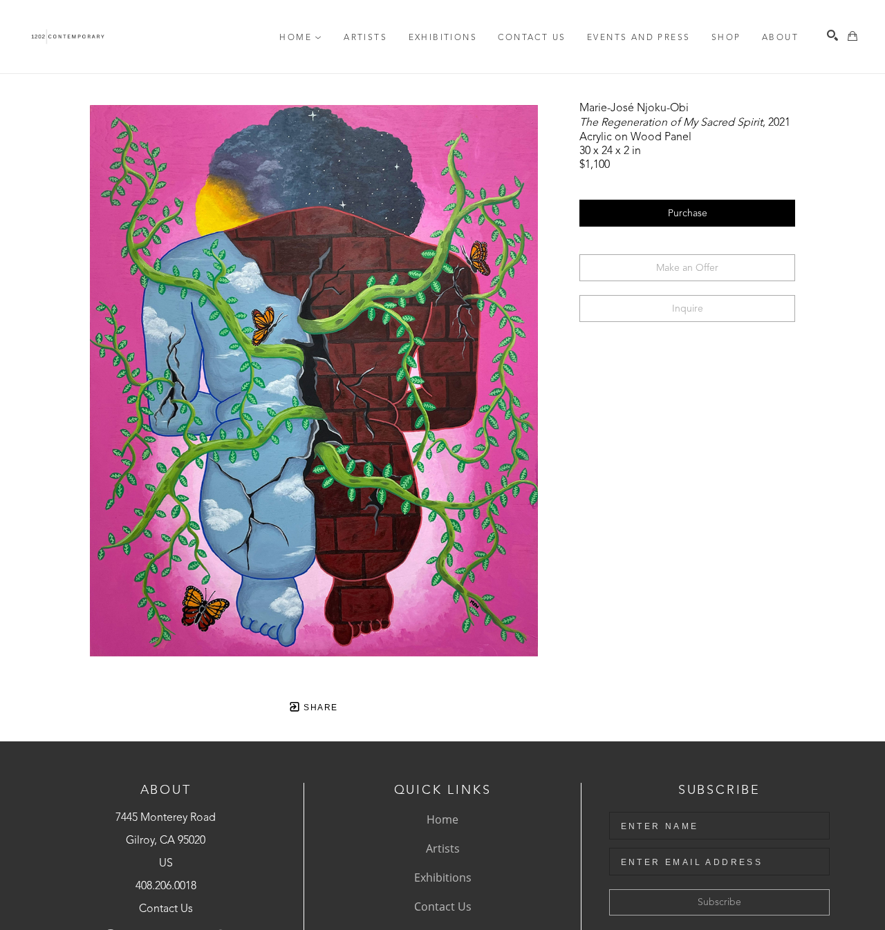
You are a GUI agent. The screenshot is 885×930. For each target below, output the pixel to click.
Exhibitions (443, 877)
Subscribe (719, 902)
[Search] (832, 35)
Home (442, 819)
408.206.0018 (166, 886)
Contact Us (166, 909)
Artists (443, 848)
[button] (300, 38)
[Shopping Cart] (852, 35)
